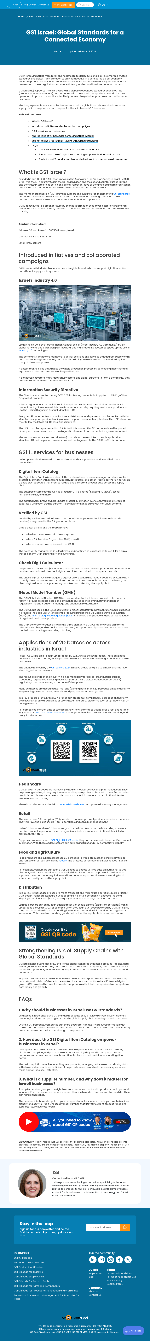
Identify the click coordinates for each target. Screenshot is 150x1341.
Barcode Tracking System (29, 1262)
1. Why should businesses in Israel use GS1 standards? (69, 149)
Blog (31, 16)
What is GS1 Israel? (42, 121)
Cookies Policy (114, 1284)
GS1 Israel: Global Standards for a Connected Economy (70, 16)
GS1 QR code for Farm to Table (31, 1281)
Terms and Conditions (119, 1273)
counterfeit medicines (71, 804)
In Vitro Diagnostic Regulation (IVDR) (53, 615)
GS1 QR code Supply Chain (29, 1276)
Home (21, 16)
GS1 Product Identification (28, 1267)
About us (93, 1291)
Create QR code (64, 4)
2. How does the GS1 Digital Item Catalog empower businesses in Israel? (79, 154)
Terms (110, 1270)
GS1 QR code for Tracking (28, 1272)
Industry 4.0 (25, 350)
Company (95, 1288)
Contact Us (95, 1295)
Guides (93, 1270)
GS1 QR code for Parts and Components (37, 1286)
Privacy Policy (114, 1280)
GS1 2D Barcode (23, 1258)
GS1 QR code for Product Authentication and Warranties (46, 1290)
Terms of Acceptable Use (121, 1277)
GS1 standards (121, 193)
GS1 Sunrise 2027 (60, 667)
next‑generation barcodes (50, 712)
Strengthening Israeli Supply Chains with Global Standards (65, 141)
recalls (63, 860)
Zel (60, 51)
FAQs (35, 145)
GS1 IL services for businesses (48, 131)
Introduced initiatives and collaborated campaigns (61, 126)
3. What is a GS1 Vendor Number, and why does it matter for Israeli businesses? (84, 159)
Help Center (95, 1273)
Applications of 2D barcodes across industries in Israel (63, 136)
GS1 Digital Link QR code (64, 840)
